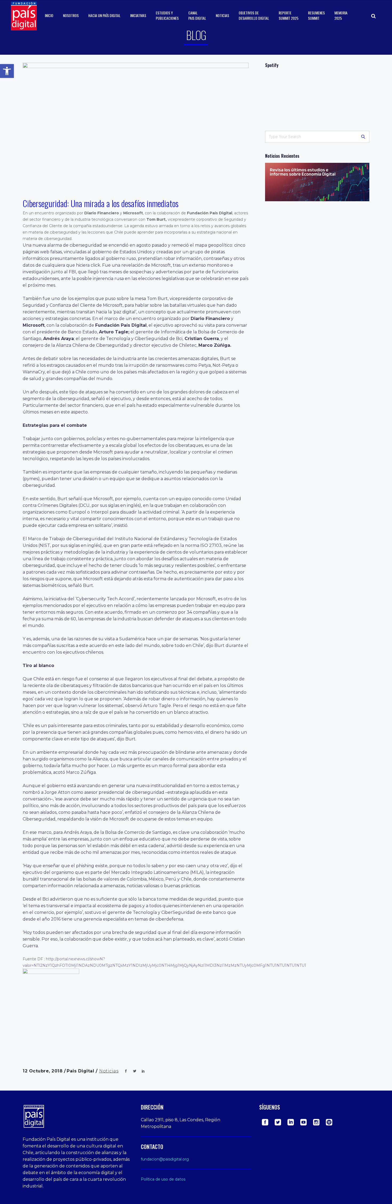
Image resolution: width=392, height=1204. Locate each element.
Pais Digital (81, 1070)
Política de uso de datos (163, 1179)
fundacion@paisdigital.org (165, 1159)
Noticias (108, 1070)
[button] (7, 71)
